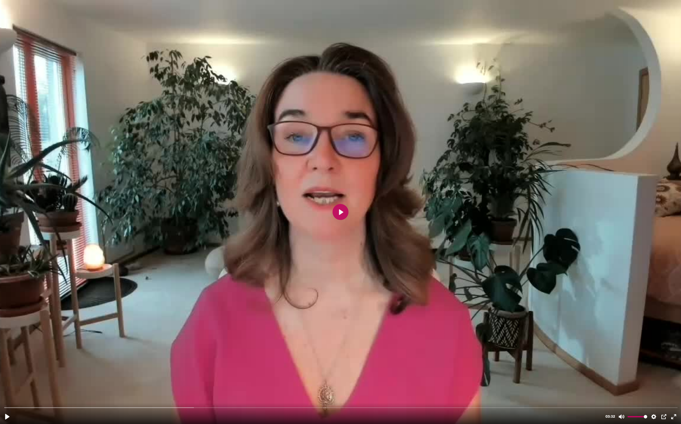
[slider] (341, 407)
